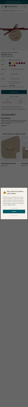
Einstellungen (14, 208)
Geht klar (14, 211)
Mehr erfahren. (12, 205)
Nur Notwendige (14, 215)
